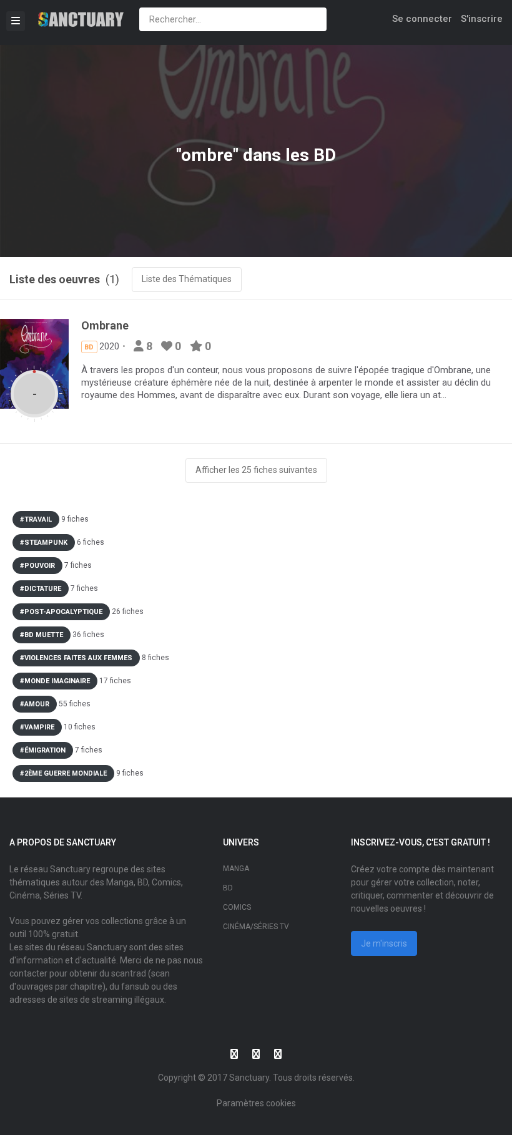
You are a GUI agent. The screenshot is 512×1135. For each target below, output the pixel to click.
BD (228, 888)
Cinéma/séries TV (256, 926)
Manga (236, 868)
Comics (237, 907)
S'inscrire (482, 18)
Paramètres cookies (256, 1103)
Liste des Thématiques (187, 279)
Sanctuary (249, 1078)
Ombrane (105, 325)
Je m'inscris (384, 943)
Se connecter (422, 18)
